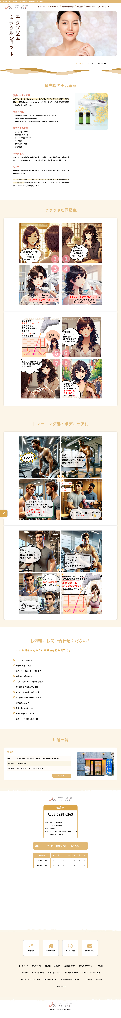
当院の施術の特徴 (68, 7)
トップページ (42, 7)
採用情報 (99, 979)
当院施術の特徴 (69, 966)
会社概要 (48, 966)
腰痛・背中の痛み (54, 973)
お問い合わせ (61, 986)
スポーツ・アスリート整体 (91, 973)
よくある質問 (87, 979)
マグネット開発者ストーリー (69, 979)
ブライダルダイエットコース (30, 979)
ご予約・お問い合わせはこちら (63, 846)
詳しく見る (62, 775)
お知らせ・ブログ (50, 979)
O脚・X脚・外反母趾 (71, 973)
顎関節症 (25, 973)
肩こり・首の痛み (38, 973)
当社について (36, 966)
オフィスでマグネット (86, 966)
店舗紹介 (57, 966)
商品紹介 (80, 7)
